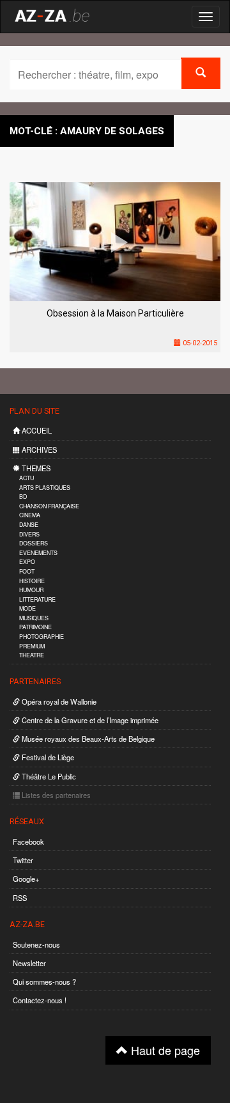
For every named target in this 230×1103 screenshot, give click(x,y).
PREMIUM (32, 646)
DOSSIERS (33, 543)
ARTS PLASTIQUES (44, 487)
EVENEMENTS (38, 553)
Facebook (28, 841)
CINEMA (29, 515)
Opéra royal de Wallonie (58, 701)
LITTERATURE (37, 599)
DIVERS (29, 534)
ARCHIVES (38, 449)
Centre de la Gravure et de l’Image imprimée (89, 720)
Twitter (23, 860)
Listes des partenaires (55, 795)
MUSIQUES (34, 618)
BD (23, 496)
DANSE (28, 524)
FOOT (26, 571)
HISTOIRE (32, 581)
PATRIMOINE (35, 627)
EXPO (27, 562)
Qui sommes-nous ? (44, 981)
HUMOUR (31, 590)
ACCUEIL (36, 430)
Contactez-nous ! (39, 1000)
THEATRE (31, 655)
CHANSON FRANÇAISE (49, 506)
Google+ (26, 878)
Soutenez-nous (36, 944)
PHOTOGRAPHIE (41, 636)
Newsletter (29, 963)
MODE (27, 608)
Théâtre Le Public (48, 776)
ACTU (26, 478)
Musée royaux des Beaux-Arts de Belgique (87, 738)
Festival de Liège (47, 757)
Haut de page (164, 1050)
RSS (20, 898)
